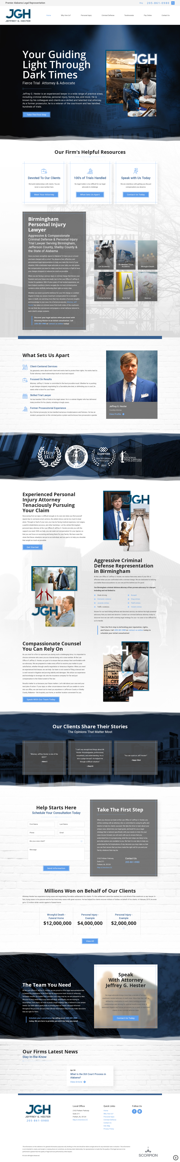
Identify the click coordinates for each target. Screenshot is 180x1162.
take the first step (36, 114)
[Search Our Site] (173, 3)
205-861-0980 (158, 2)
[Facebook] (134, 1111)
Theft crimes (135, 603)
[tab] (90, 921)
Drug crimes (135, 599)
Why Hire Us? (66, 15)
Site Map (107, 1126)
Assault (134, 595)
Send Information (56, 868)
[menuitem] (48, 15)
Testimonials (129, 15)
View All (90, 941)
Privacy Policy (109, 1129)
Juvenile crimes (103, 603)
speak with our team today (41, 699)
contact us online (56, 324)
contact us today (126, 1018)
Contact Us (166, 15)
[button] (175, 1157)
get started (32, 547)
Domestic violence (104, 599)
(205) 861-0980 (40, 324)
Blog (141, 3)
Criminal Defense (108, 15)
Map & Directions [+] (104, 868)
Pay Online (148, 15)
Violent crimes (136, 607)
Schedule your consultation (40, 1018)
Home (48, 15)
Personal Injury (86, 15)
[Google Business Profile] (139, 1111)
